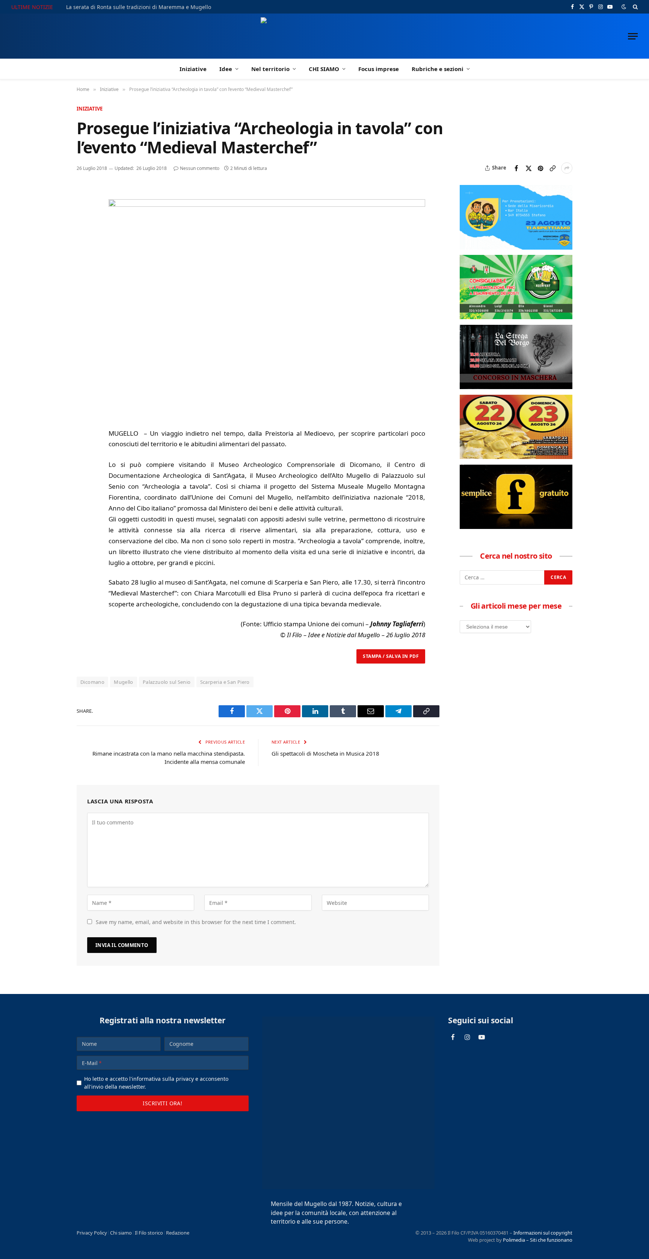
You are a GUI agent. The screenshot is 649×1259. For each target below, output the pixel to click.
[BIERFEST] (516, 317)
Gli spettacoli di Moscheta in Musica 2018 (325, 753)
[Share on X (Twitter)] (528, 168)
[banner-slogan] (516, 526)
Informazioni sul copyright (542, 1232)
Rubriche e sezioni (437, 69)
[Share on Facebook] (516, 168)
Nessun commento (199, 168)
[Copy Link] (552, 168)
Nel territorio (270, 69)
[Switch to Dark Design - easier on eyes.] (624, 6)
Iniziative (193, 69)
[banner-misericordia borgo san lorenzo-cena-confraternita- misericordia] (516, 247)
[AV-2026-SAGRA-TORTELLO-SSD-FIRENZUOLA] (516, 457)
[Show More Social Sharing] (566, 168)
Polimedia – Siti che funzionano (537, 1239)
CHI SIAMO (324, 69)
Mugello (123, 682)
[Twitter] (84, 229)
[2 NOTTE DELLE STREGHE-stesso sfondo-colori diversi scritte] (516, 387)
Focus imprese (378, 69)
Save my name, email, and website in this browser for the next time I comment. (196, 922)
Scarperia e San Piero (225, 682)
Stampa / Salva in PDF (391, 656)
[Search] (634, 7)
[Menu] (633, 36)
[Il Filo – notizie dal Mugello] (325, 36)
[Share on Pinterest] (540, 168)
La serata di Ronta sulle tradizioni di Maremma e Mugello (138, 7)
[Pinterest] (84, 246)
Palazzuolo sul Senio (167, 682)
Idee (225, 69)
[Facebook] (84, 212)
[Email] (84, 264)
